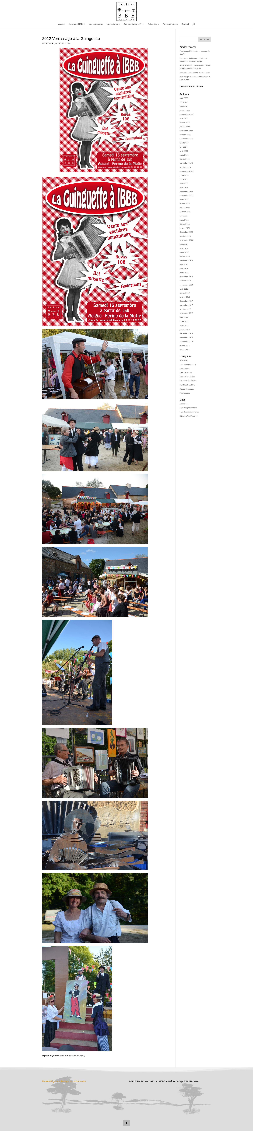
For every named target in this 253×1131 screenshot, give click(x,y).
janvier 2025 (185, 127)
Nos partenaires (96, 24)
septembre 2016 (186, 342)
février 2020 (185, 256)
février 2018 (185, 293)
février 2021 (185, 224)
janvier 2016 (185, 350)
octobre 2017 (185, 309)
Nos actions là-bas (187, 377)
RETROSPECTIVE (62, 43)
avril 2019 (184, 269)
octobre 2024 (185, 135)
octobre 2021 (185, 212)
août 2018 (184, 289)
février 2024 (185, 159)
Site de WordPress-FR (189, 416)
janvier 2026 (185, 110)
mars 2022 (184, 200)
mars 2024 (184, 155)
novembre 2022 (186, 191)
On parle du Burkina (188, 381)
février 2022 (185, 204)
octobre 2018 (185, 281)
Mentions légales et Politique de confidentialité (64, 1081)
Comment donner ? (133, 24)
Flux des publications (188, 408)
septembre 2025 (186, 114)
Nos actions (184, 369)
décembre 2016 (186, 333)
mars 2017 (184, 325)
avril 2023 (184, 187)
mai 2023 (183, 183)
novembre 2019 (186, 260)
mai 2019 (183, 264)
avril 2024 (184, 151)
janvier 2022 (185, 208)
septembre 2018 (186, 285)
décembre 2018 (186, 277)
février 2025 (185, 122)
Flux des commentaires (189, 412)
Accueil (61, 24)
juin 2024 (183, 147)
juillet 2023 (184, 175)
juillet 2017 (184, 321)
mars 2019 (184, 273)
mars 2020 (184, 252)
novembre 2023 (186, 163)
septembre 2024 (186, 139)
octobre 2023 (185, 167)
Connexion (184, 404)
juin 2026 (183, 102)
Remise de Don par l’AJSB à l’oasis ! (195, 73)
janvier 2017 (185, 329)
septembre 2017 (186, 313)
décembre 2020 (186, 232)
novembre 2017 (186, 305)
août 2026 (184, 98)
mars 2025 (184, 118)
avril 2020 (184, 248)
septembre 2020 (186, 240)
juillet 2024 (184, 143)
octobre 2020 (185, 236)
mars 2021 (184, 220)
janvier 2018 (185, 297)
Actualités (152, 24)
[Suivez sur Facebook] (126, 1123)
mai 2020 (183, 244)
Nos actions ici (186, 373)
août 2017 (184, 317)
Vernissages (185, 393)
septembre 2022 (186, 195)
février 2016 (185, 346)
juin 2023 (183, 179)
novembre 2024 (186, 131)
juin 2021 (183, 216)
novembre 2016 (186, 337)
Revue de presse (170, 24)
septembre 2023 (186, 171)
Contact (185, 24)
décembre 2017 (186, 301)
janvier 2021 (185, 228)
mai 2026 (183, 106)
